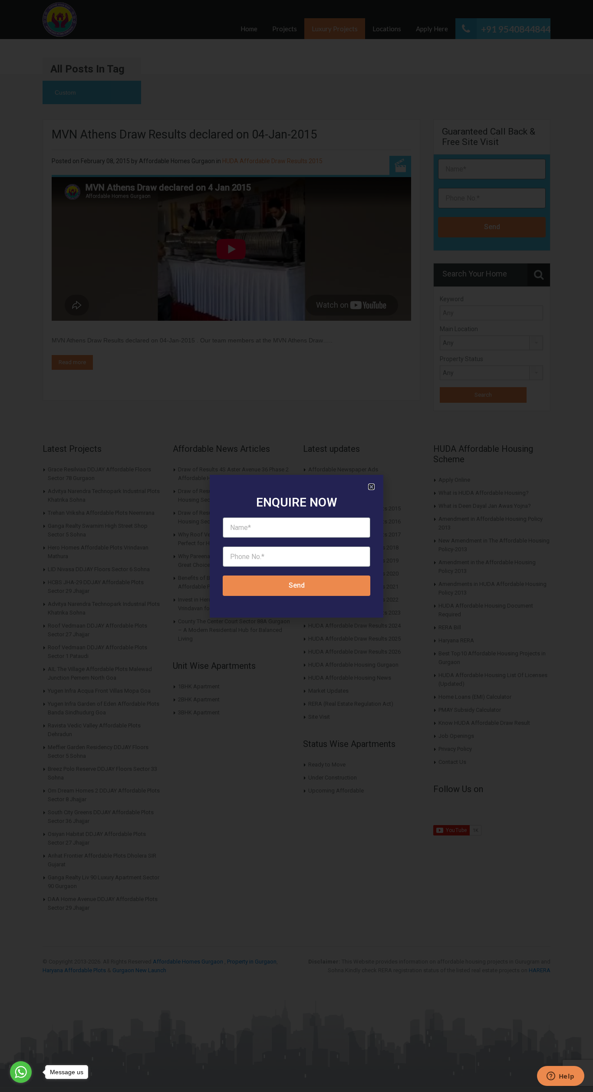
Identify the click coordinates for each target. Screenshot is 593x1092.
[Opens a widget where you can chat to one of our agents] (560, 1077)
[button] (371, 487)
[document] (296, 546)
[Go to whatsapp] (21, 1072)
